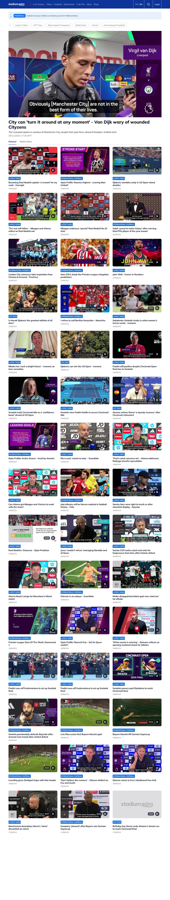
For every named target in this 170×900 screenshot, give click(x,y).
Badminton (69, 4)
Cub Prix (80, 4)
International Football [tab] (114, 25)
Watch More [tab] (26, 141)
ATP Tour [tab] (37, 25)
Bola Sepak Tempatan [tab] (59, 25)
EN (141, 4)
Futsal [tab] (95, 25)
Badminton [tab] (80, 25)
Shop (96, 4)
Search (148, 4)
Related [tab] (12, 141)
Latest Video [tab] (21, 25)
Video (49, 4)
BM (136, 4)
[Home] (16, 4)
